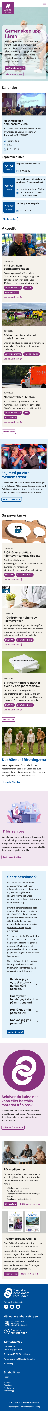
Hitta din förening (11, 782)
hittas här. (31, 1359)
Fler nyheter (9, 431)
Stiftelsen (9, 1391)
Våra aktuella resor (12, 499)
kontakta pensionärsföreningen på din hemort (22, 927)
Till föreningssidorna (30, 1204)
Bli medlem (10, 1204)
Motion (28, 288)
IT (5, 1380)
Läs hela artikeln (12, 297)
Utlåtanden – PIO (24, 575)
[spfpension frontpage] (8, 8)
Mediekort (11, 1388)
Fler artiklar (8, 719)
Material (7, 1382)
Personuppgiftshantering (30, 1407)
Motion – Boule (31, 354)
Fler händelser (10, 219)
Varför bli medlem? (15, 68)
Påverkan (9, 575)
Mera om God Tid (29, 1274)
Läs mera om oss (14, 74)
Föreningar (8, 1385)
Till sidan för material (13, 1127)
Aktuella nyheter (13, 288)
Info (27, 413)
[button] (44, 4)
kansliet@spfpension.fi (13, 1349)
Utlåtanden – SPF (24, 705)
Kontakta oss (13, 1341)
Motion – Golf (11, 292)
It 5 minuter (10, 417)
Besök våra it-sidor (12, 857)
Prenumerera (11, 1274)
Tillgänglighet (13, 1407)
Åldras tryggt (16, 1032)
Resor (6, 1377)
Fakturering (8, 1363)
